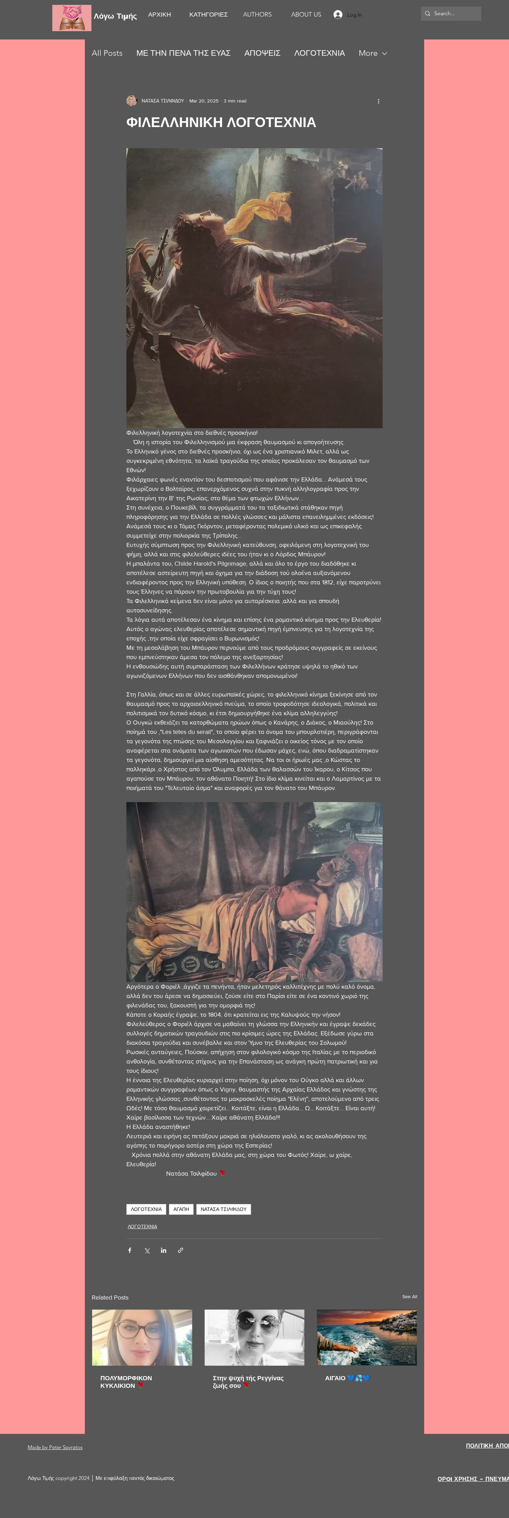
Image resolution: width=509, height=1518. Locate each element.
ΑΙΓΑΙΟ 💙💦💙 (347, 1378)
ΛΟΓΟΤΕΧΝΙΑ (319, 53)
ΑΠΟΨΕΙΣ (262, 53)
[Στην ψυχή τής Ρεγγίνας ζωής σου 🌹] (255, 1338)
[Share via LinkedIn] (163, 1250)
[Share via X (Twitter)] (146, 1250)
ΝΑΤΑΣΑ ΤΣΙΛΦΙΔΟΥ (224, 1209)
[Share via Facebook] (129, 1250)
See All (409, 1296)
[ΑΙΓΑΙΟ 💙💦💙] (367, 1338)
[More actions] (378, 101)
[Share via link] (180, 1250)
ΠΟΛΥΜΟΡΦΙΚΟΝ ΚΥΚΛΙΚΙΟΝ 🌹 (126, 1382)
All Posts (107, 53)
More (368, 53)
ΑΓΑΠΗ (181, 1209)
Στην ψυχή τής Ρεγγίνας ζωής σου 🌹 (248, 1382)
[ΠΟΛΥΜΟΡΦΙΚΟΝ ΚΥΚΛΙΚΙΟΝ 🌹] (142, 1338)
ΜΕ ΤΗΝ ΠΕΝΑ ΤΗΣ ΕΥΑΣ (183, 53)
